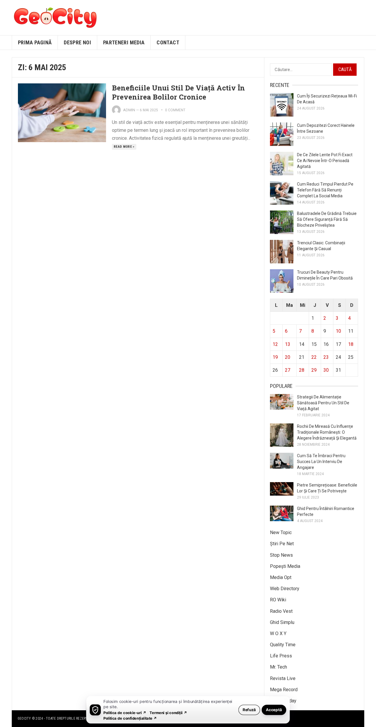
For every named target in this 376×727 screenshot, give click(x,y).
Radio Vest (281, 611)
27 (287, 370)
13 (287, 344)
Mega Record (284, 689)
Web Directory (284, 588)
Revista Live (283, 678)
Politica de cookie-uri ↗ (124, 712)
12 (275, 344)
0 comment (175, 110)
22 (314, 357)
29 (314, 370)
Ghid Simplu (282, 622)
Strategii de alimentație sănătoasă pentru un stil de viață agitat (323, 403)
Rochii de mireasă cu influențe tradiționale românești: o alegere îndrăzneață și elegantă (327, 432)
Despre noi (77, 42)
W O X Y (278, 633)
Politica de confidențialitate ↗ (130, 718)
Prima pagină (35, 42)
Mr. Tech (278, 667)
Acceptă (274, 709)
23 (326, 357)
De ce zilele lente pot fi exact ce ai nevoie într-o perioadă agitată (324, 160)
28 (301, 370)
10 (338, 331)
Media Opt (280, 577)
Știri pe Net (282, 543)
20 (287, 357)
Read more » (124, 147)
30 (326, 370)
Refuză (249, 709)
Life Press (281, 656)
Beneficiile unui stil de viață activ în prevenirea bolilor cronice (178, 92)
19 (275, 357)
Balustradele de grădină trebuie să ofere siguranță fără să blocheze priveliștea (327, 219)
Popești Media (285, 566)
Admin (129, 110)
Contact (168, 42)
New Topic (281, 532)
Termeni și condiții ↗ (168, 712)
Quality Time (283, 644)
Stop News (281, 555)
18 (350, 344)
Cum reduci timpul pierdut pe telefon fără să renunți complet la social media (325, 190)
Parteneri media (124, 42)
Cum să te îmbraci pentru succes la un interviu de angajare (321, 461)
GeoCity (24, 718)
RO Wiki (278, 600)
